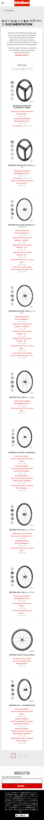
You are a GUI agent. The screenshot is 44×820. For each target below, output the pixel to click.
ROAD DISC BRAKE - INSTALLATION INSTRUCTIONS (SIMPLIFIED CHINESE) (22, 468)
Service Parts (17, 126)
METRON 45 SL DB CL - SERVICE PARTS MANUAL (22, 739)
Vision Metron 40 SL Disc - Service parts (22, 549)
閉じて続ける (21, 815)
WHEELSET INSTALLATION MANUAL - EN (22, 253)
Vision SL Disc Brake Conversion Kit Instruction (22, 113)
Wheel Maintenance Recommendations (22, 232)
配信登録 (21, 786)
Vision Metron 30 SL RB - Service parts (22, 409)
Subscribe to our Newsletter (11, 777)
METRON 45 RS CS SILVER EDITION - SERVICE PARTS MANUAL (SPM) (22, 661)
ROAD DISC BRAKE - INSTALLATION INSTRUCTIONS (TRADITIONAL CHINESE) (22, 478)
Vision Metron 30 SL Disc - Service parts (22, 261)
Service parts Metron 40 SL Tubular (22, 604)
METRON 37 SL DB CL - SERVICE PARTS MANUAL (22, 487)
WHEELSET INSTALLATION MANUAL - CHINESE (22, 239)
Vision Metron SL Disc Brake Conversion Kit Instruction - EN (21, 268)
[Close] (3, 3)
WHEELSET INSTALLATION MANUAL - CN (22, 246)
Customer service (21, 55)
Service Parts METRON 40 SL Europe (22, 612)
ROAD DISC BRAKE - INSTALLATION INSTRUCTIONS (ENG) (22, 458)
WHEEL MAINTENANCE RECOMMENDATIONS (22, 120)
